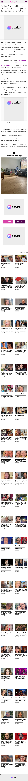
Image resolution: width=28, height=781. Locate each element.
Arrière (8, 222)
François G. (4, 12)
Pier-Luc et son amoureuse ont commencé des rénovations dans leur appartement (13, 63)
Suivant (19, 222)
